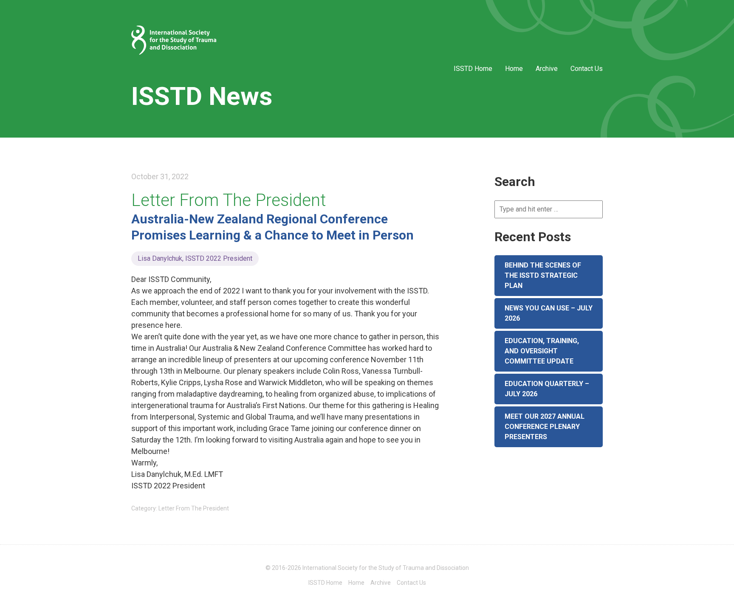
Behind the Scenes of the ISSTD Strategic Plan (543, 275)
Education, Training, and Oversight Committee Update (542, 351)
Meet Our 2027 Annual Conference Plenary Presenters (544, 426)
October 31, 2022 (160, 176)
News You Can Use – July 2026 (549, 313)
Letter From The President (228, 200)
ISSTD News (201, 96)
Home (514, 69)
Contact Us (586, 69)
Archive (547, 69)
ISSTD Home (473, 69)
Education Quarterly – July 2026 (547, 389)
